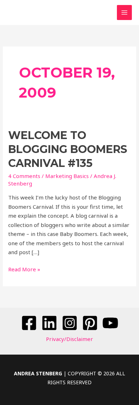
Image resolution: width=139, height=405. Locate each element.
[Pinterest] (90, 323)
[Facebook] (29, 323)
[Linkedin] (49, 323)
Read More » (24, 269)
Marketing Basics (67, 175)
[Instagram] (70, 323)
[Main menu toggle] (124, 12)
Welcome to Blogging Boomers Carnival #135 (67, 149)
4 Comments (24, 175)
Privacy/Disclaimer (69, 338)
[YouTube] (110, 323)
